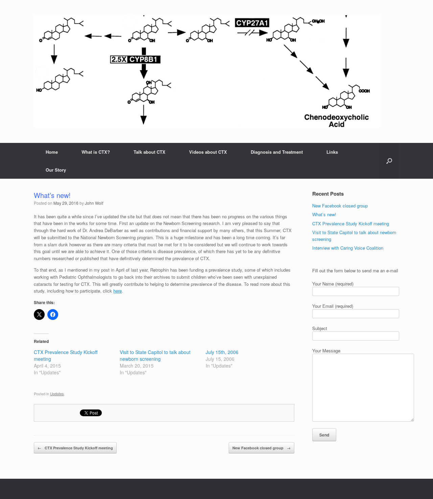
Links (332, 152)
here (117, 291)
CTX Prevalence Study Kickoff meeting (75, 447)
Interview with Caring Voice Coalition (347, 248)
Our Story (56, 170)
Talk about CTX (149, 152)
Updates (57, 393)
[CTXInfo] (207, 71)
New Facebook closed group (261, 447)
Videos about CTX (208, 152)
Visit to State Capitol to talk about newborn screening (155, 355)
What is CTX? (96, 152)
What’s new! (324, 214)
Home (52, 152)
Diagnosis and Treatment (277, 152)
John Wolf (94, 203)
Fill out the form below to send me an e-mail (355, 270)
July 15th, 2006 (222, 352)
